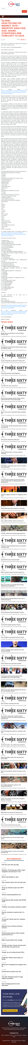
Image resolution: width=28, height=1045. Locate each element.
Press (2, 1035)
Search (24, 11)
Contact (11, 1035)
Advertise (7, 1035)
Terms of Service (17, 1035)
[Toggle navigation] (3, 16)
